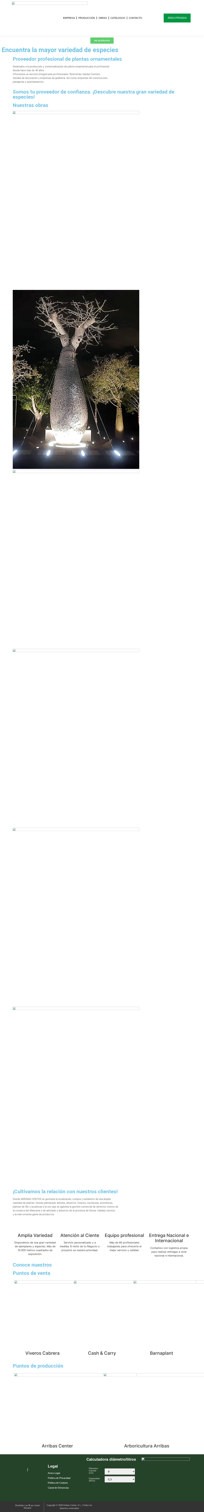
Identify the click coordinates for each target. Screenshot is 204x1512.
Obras (102, 18)
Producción (86, 18)
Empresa (69, 18)
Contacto (135, 18)
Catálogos (117, 18)
